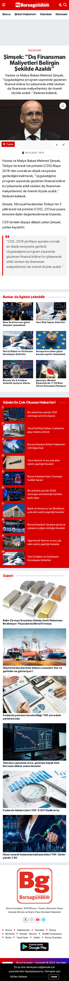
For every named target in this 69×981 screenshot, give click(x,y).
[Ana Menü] (3, 5)
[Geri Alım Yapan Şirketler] (51, 311)
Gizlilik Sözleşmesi (52, 934)
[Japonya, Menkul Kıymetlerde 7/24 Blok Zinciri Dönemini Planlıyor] (51, 369)
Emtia (8, 937)
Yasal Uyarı (22, 937)
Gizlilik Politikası (38, 976)
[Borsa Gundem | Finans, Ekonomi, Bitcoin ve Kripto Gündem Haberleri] (32, 5)
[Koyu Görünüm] (60, 5)
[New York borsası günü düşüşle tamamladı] (18, 311)
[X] (25, 920)
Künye (52, 930)
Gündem (46, 14)
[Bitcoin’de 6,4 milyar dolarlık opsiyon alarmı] (18, 369)
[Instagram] (31, 920)
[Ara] (65, 5)
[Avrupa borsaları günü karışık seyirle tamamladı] (51, 340)
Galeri (36, 937)
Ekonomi (61, 14)
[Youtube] (37, 920)
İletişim (23, 934)
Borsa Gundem (53, 937)
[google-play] (34, 947)
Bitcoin (33, 934)
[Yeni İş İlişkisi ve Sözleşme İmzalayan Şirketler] (18, 340)
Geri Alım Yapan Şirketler (50, 322)
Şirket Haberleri (25, 14)
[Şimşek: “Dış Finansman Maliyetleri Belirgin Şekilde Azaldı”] (34, 120)
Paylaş (10, 144)
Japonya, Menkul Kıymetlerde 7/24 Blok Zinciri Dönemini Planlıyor (51, 383)
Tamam (54, 977)
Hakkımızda (23, 930)
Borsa (6, 14)
